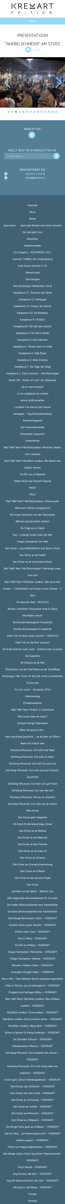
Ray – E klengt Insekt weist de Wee (32, 534)
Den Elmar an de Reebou (32, 830)
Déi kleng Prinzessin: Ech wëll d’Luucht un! (32, 763)
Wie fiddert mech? (32, 615)
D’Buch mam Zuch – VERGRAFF (32, 931)
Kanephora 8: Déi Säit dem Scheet (33, 326)
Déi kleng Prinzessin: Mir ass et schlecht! (32, 797)
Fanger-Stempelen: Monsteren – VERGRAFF (32, 951)
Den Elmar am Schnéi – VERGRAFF (32, 1106)
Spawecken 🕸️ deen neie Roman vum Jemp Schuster (33, 225)
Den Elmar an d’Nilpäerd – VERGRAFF (33, 1120)
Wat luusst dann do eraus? (32, 716)
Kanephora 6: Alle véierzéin (32, 339)
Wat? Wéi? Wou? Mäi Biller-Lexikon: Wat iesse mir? (32, 582)
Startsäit (33, 205)
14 (56, 112)
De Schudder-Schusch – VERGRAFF (32, 1039)
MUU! (33, 494)
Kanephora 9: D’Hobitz (32, 319)
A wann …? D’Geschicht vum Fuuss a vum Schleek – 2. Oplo (32, 592)
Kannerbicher (32, 440)
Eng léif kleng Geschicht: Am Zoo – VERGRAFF (32, 1180)
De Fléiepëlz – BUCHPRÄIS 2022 (32, 252)
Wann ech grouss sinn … (33, 729)
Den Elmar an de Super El (32, 851)
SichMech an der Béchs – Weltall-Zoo (33, 891)
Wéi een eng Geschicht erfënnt (33, 521)
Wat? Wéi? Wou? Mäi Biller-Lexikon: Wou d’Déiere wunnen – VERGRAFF (32, 1002)
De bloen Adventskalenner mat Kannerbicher (32, 911)
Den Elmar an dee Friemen (32, 844)
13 (53, 112)
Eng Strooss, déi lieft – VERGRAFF (32, 1173)
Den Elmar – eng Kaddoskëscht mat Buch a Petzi (32, 548)
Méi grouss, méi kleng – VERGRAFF (32, 1187)
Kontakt (32, 1200)
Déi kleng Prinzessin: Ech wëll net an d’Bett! (32, 803)
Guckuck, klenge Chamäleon (32, 723)
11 (45, 112)
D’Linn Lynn (32, 682)
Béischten (32, 238)
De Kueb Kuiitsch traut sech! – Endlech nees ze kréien (32, 649)
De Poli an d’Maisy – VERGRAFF (32, 945)
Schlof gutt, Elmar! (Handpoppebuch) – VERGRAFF (32, 1079)
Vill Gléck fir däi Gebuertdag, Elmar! (32, 824)
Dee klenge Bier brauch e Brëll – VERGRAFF (32, 918)
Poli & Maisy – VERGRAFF (32, 938)
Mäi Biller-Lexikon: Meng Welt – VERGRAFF (32, 1025)
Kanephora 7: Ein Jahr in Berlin (32, 333)
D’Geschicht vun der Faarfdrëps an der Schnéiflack (32, 669)
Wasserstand (33, 272)
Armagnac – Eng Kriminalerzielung (33, 413)
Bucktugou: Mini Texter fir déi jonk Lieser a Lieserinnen (32, 676)
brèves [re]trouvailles (32, 400)
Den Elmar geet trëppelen (32, 817)
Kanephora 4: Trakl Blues (32, 353)
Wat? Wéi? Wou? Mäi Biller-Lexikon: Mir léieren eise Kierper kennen (32, 464)
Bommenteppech (32, 420)
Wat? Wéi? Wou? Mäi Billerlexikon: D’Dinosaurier (32, 501)
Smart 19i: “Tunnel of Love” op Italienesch (32, 380)
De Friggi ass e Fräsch (32, 528)
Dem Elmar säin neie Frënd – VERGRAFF (32, 1093)
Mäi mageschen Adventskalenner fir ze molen (32, 898)
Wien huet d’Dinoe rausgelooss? (32, 508)
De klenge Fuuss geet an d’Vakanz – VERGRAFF (32, 1126)
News (32, 212)
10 (42, 112)
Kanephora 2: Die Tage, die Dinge (32, 366)
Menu (32, 21)
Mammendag (32, 696)
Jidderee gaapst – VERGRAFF (32, 1140)
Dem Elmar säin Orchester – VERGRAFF (32, 1086)
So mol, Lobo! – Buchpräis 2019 (32, 689)
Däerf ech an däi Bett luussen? (32, 642)
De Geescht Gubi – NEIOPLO (32, 602)
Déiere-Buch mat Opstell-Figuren (32, 481)
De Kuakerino (32, 655)
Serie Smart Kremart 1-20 (32, 265)
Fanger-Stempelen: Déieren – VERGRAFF (33, 958)
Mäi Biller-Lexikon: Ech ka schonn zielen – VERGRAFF (32, 1019)
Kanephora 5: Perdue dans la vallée (32, 346)
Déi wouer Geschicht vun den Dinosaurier (32, 514)
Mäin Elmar (32, 810)
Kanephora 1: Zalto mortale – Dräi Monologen (32, 373)
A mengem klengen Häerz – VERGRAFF (32, 972)
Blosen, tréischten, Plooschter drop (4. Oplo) (32, 608)
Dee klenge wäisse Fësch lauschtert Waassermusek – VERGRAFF (32, 1157)
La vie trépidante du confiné (32, 393)
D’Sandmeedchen (32, 703)
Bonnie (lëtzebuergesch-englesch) (32, 629)
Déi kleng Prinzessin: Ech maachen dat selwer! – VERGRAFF (32, 1056)
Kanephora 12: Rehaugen (32, 299)
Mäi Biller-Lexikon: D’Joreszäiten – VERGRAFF (32, 1012)
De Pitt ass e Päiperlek (32, 474)
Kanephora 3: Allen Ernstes (32, 360)
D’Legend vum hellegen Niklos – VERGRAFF (32, 992)
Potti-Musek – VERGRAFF (32, 1167)
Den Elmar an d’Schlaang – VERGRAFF (32, 1099)
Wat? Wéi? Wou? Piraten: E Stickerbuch (32, 709)
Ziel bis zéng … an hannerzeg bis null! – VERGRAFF (32, 1133)
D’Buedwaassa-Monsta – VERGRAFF (32, 1046)
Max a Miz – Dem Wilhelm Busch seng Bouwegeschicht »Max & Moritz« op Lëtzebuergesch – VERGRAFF (32, 982)
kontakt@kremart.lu (35, 177)
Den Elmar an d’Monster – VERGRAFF (32, 1113)
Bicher (32, 218)
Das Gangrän (33, 279)
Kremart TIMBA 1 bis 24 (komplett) (32, 259)
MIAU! (32, 487)
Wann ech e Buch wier (32, 743)
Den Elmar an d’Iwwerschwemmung (32, 864)
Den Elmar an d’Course (32, 857)
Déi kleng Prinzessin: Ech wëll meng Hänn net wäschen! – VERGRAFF (32, 1069)
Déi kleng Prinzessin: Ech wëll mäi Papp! (32, 750)
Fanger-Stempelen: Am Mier (32, 541)
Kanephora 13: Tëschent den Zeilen (32, 292)
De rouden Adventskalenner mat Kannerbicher (32, 904)
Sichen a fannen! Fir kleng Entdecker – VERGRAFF (32, 1032)
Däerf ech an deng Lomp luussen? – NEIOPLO (32, 635)
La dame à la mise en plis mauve (32, 407)
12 (49, 112)
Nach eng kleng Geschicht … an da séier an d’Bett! (32, 736)
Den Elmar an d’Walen (32, 871)
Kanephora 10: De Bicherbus (32, 312)
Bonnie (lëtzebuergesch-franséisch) (32, 622)
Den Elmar (32, 884)
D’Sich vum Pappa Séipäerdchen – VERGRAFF (33, 1147)
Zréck (37, 49)
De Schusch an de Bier (32, 662)
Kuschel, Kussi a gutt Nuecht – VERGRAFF (32, 925)
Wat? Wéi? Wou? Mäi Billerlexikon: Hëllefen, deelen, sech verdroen (33, 451)
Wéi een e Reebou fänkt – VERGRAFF (32, 965)
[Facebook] (31, 135)
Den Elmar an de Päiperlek (32, 837)
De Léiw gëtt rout (32, 232)
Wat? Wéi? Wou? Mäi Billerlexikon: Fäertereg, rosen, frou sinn (32, 572)
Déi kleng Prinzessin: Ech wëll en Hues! (32, 756)
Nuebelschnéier (32, 245)
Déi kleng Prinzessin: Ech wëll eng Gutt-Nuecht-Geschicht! (32, 773)
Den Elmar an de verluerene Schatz (32, 561)
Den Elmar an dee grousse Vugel (32, 877)
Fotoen (32, 1194)
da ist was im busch (32, 386)
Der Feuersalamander (32, 427)
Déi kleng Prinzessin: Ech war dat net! (33, 790)
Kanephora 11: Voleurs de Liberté (32, 306)
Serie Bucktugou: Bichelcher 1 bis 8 (32, 286)
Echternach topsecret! (32, 434)
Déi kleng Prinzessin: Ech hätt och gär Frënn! (32, 783)
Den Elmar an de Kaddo (32, 555)
